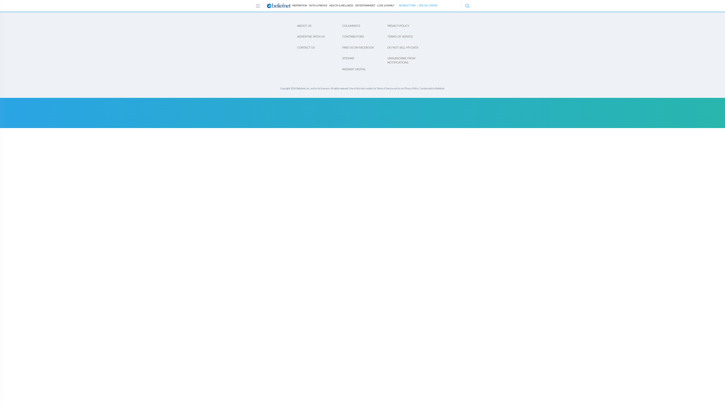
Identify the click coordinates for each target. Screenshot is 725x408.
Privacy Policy (398, 26)
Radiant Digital (354, 69)
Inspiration (299, 6)
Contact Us (306, 47)
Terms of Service (400, 36)
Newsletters (407, 6)
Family (385, 6)
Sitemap (348, 58)
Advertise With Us (311, 36)
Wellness (341, 6)
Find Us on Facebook (358, 47)
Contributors (353, 36)
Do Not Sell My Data (402, 47)
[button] (467, 6)
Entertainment (365, 6)
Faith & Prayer (318, 6)
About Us (304, 26)
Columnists (351, 26)
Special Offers (428, 6)
